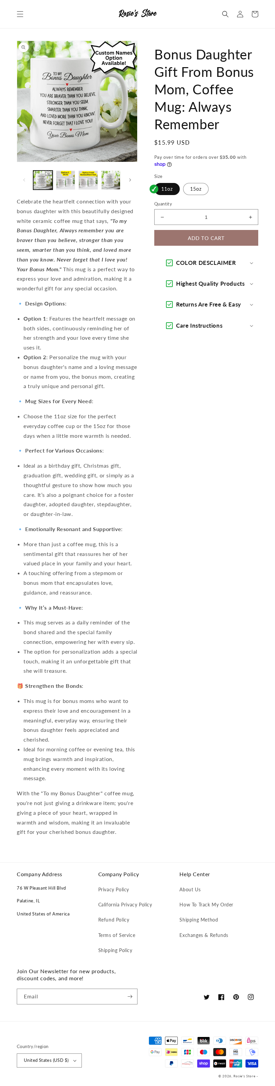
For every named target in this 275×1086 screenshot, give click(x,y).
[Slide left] (24, 180)
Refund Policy (113, 920)
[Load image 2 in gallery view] (65, 180)
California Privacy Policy (125, 904)
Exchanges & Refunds (203, 935)
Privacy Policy (113, 889)
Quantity (163, 203)
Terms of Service (116, 935)
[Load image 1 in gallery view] (43, 180)
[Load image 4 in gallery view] (111, 180)
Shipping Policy (115, 950)
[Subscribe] (129, 996)
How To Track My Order (206, 904)
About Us (190, 889)
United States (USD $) (46, 1060)
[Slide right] (130, 180)
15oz (196, 189)
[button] (20, 14)
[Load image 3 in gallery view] (88, 180)
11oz (167, 189)
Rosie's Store (245, 1076)
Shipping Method (198, 920)
